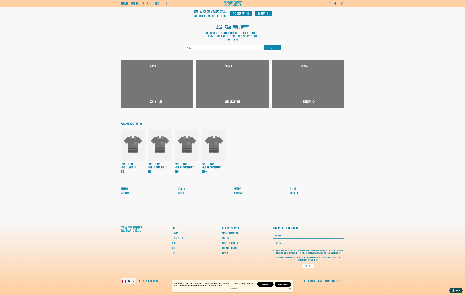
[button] (329, 3)
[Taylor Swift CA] (131, 229)
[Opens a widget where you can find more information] (456, 291)
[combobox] (224, 47)
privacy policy (326, 253)
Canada (129, 281)
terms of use (337, 253)
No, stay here (263, 14)
